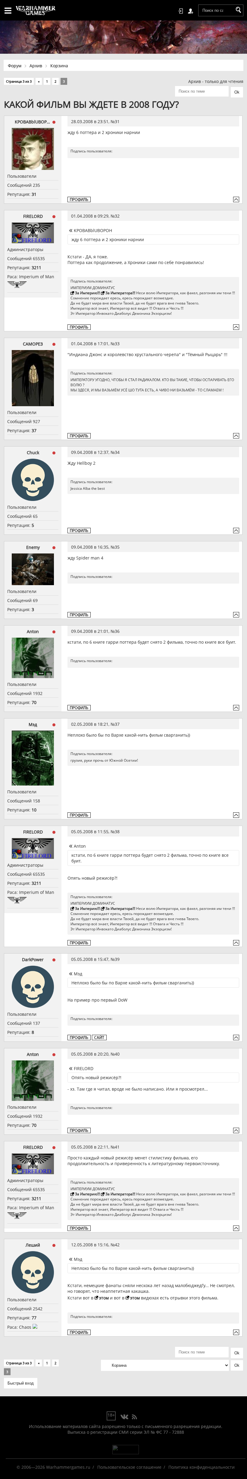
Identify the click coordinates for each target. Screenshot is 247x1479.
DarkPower (33, 959)
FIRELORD (33, 216)
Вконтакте (124, 1417)
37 (117, 724)
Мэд (33, 724)
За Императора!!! (120, 292)
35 (117, 547)
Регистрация (191, 11)
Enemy (33, 547)
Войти (181, 11)
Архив (36, 66)
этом (104, 1298)
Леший (33, 1245)
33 (117, 343)
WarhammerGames (36, 10)
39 (117, 959)
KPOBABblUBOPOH (33, 122)
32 (117, 216)
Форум (14, 66)
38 (117, 831)
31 (117, 121)
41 (117, 1147)
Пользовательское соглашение (129, 1467)
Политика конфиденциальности (201, 1467)
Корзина (59, 66)
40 (117, 1054)
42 (117, 1245)
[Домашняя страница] (99, 1037)
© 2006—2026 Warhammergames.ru (53, 1467)
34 (117, 452)
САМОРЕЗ (33, 344)
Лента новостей (134, 1417)
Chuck (33, 452)
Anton (33, 631)
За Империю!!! (87, 292)
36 (117, 631)
